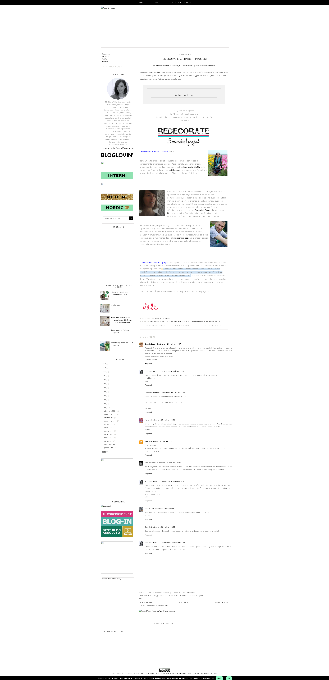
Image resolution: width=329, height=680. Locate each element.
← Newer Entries (146, 602)
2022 (104, 364)
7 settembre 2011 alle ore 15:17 (161, 441)
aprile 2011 (108, 438)
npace (147, 508)
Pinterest (171, 213)
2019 (104, 375)
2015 (104, 391)
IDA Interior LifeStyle (192, 167)
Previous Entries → (221, 602)
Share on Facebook (155, 326)
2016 (104, 387)
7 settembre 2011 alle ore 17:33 (162, 508)
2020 (104, 372)
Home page (183, 602)
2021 (104, 368)
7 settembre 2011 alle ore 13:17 (169, 344)
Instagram (106, 56)
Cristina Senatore (151, 463)
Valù (146, 441)
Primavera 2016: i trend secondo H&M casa (119, 293)
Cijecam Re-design (175, 321)
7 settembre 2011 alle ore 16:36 (172, 481)
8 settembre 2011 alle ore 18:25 (163, 527)
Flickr (153, 170)
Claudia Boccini (150, 344)
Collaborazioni (182, 3)
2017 (104, 383)
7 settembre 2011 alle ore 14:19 (173, 392)
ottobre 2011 (109, 418)
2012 (104, 403)
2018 (104, 379)
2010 (104, 452)
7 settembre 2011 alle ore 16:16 (170, 463)
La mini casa (115, 305)
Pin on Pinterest (184, 326)
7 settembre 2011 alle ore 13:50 (172, 371)
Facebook (106, 54)
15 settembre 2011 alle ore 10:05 (173, 542)
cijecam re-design (183, 238)
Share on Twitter (213, 326)
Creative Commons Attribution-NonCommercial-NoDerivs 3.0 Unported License (179, 674)
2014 (104, 395)
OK (229, 678)
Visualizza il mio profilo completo (118, 148)
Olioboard (175, 170)
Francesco (151, 72)
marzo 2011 (108, 441)
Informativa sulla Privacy (111, 579)
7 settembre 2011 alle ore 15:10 (163, 420)
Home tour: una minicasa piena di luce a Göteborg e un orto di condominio (121, 320)
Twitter (105, 59)
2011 (104, 407)
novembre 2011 (110, 414)
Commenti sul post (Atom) (158, 605)
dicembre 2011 (110, 411)
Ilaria (158, 72)
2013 (104, 399)
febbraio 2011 (109, 444)
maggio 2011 (109, 434)
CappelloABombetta (152, 392)
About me (158, 3)
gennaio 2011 (109, 448)
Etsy (198, 170)
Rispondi (148, 363)
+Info (219, 678)
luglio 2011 (108, 428)
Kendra (147, 420)
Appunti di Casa (202, 210)
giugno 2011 (109, 431)
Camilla (147, 527)
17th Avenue (169, 623)
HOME (141, 3)
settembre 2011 (110, 421)
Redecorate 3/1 (213, 321)
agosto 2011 (109, 424)
